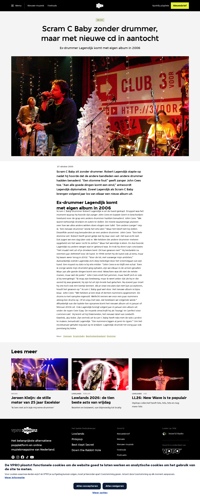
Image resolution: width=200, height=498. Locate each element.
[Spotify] (13, 457)
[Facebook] (22, 457)
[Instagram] (18, 457)
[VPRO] (172, 452)
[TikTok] (27, 457)
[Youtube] (32, 457)
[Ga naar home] (100, 6)
